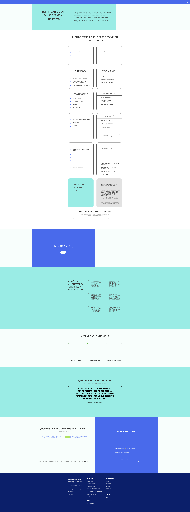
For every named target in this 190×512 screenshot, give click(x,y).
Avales (107, 497)
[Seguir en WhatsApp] (79, 497)
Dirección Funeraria (90, 481)
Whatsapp (63, 252)
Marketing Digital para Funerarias (92, 494)
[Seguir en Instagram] (71, 497)
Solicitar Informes (133, 460)
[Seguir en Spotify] (77, 497)
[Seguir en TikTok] (73, 497)
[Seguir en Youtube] (75, 497)
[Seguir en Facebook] (69, 497)
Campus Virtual (108, 488)
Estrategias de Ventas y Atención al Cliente (93, 496)
